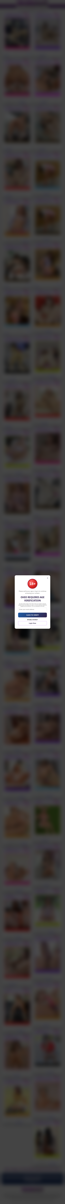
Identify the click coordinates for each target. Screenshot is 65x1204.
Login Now (32, 623)
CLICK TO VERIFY (32, 615)
